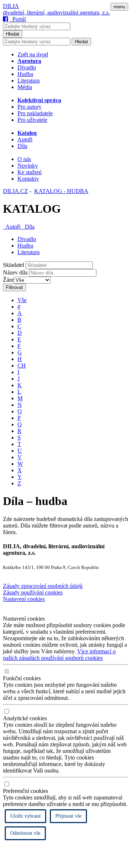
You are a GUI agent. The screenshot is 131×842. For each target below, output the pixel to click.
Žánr (8, 280)
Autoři (24, 139)
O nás (24, 159)
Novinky (27, 166)
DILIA (11, 6)
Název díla (15, 272)
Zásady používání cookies (33, 592)
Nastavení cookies (24, 599)
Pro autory (29, 107)
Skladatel (13, 265)
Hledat (12, 34)
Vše (22, 300)
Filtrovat (14, 287)
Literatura (28, 80)
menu (119, 6)
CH (21, 365)
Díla (22, 146)
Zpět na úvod (32, 54)
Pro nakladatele (35, 113)
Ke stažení (29, 172)
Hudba (25, 74)
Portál (17, 19)
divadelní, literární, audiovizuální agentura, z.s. (56, 12)
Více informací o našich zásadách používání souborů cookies (59, 654)
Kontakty (28, 179)
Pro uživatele (32, 120)
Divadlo (26, 67)
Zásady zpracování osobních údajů (43, 586)
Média (24, 87)
